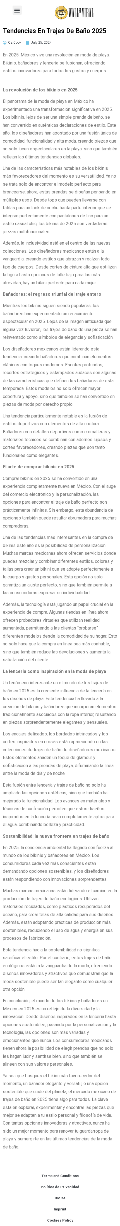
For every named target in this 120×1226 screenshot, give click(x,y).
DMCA (60, 1198)
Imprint (60, 1209)
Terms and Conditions (60, 1176)
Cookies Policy (60, 1220)
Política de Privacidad (60, 1187)
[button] (17, 10)
